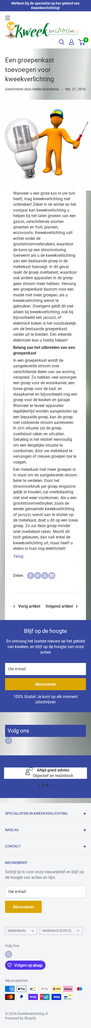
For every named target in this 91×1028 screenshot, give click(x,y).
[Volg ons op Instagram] (8, 740)
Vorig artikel (29, 606)
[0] (82, 42)
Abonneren (45, 684)
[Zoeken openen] (61, 42)
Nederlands (17, 931)
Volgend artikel (59, 606)
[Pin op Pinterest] (37, 575)
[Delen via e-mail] (51, 575)
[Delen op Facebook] (30, 575)
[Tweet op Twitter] (44, 575)
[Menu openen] (7, 18)
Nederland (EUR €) (56, 931)
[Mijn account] (71, 42)
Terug (18, 556)
